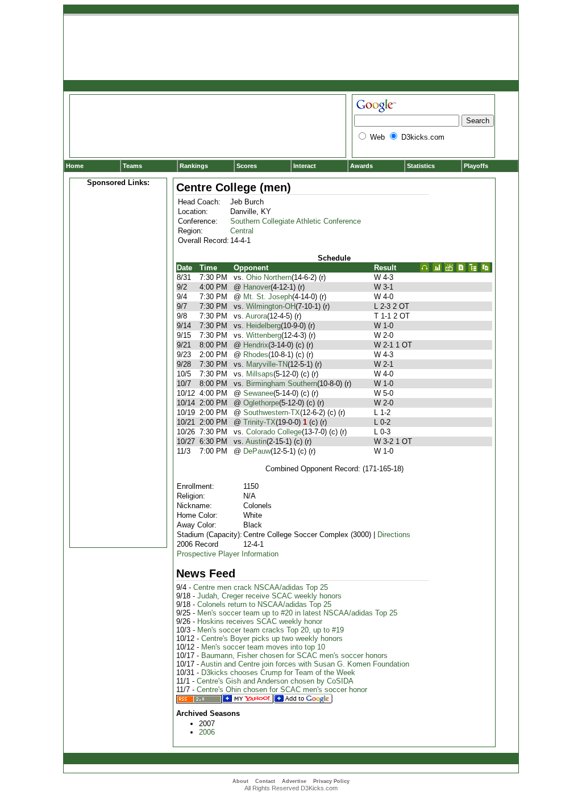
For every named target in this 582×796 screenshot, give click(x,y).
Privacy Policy (331, 781)
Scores (246, 165)
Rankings (194, 165)
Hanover (257, 287)
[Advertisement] (118, 365)
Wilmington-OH (271, 306)
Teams (132, 165)
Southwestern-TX (271, 412)
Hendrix (255, 345)
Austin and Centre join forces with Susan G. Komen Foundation (305, 664)
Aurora (256, 316)
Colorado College (274, 432)
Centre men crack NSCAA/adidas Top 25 (260, 587)
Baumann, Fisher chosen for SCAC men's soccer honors (294, 655)
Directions (393, 534)
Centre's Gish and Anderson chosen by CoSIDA (275, 681)
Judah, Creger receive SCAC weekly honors (269, 596)
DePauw (257, 451)
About (240, 781)
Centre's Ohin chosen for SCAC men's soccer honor (282, 689)
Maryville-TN (267, 364)
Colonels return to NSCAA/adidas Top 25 (264, 604)
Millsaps (259, 374)
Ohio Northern (269, 277)
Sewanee (258, 393)
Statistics (421, 165)
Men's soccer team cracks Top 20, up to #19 (270, 630)
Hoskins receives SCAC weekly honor (259, 621)
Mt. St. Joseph (267, 296)
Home (75, 165)
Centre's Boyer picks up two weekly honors (272, 638)
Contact (265, 781)
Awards (361, 165)
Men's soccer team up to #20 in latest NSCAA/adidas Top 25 (297, 613)
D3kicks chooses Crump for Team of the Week (278, 672)
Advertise (294, 781)
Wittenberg (263, 335)
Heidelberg (263, 325)
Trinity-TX (259, 422)
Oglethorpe (261, 403)
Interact (304, 165)
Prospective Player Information (227, 554)
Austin (256, 441)
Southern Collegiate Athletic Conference (295, 221)
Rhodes (255, 354)
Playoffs (476, 165)
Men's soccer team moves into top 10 (263, 647)
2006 (207, 732)
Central (241, 231)
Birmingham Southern (281, 383)
